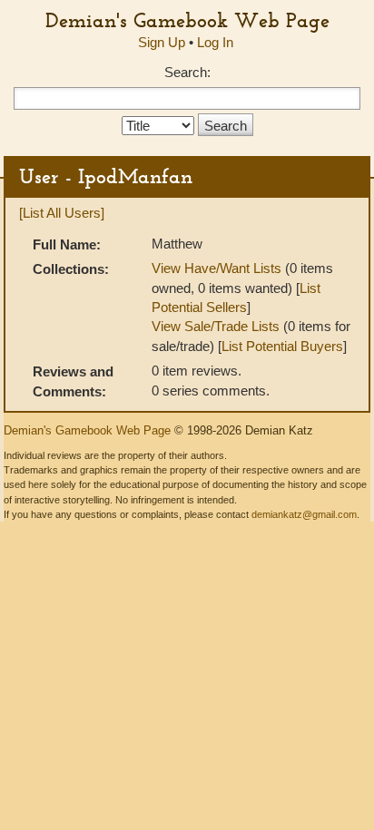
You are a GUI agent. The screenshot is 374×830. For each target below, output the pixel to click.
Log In (215, 42)
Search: (187, 72)
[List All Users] (61, 212)
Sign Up (161, 42)
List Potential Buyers (282, 346)
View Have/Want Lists (216, 268)
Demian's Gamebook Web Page (187, 20)
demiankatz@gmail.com (304, 514)
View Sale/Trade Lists (216, 326)
